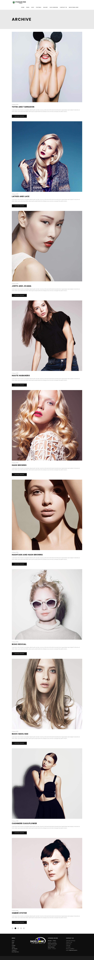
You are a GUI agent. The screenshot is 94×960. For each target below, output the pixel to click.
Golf (13, 943)
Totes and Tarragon (23, 107)
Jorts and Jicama (21, 286)
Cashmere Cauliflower (24, 823)
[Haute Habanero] (47, 335)
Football (13, 945)
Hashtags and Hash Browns (27, 554)
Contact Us (14, 950)
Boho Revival (19, 644)
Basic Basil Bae (20, 734)
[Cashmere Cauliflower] (47, 783)
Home (13, 940)
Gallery (13, 947)
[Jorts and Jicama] (47, 246)
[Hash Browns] (47, 425)
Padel (13, 942)
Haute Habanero (21, 375)
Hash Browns (19, 465)
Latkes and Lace (20, 196)
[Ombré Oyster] (47, 873)
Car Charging (14, 948)
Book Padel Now (15, 951)
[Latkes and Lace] (47, 156)
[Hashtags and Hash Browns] (47, 515)
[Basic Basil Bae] (47, 694)
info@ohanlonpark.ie (73, 950)
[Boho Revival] (47, 604)
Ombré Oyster (19, 913)
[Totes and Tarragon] (47, 67)
